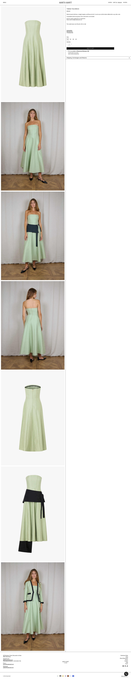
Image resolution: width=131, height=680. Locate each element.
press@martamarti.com (8, 664)
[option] (125, 2)
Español (125, 2)
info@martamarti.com (8, 659)
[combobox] (119, 2)
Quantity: (69, 42)
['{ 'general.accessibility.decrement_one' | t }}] (67, 44)
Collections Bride (124, 655)
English (120, 2)
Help (127, 662)
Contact (126, 661)
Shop (127, 656)
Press (126, 663)
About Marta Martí (124, 658)
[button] (115, 2)
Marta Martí (8, 676)
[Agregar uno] (71, 44)
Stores (126, 659)
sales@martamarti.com (8, 667)
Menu (4, 2)
